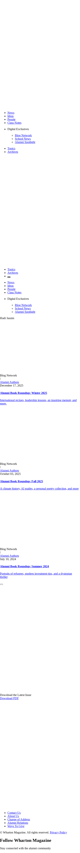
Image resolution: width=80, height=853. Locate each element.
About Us (13, 816)
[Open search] (8, 277)
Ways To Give (15, 826)
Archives (12, 151)
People (11, 119)
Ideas (10, 116)
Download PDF (9, 698)
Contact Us (14, 812)
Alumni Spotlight (25, 142)
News (10, 112)
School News (23, 138)
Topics (11, 148)
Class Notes (14, 122)
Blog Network (23, 135)
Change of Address (18, 819)
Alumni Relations (17, 822)
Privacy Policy (58, 832)
